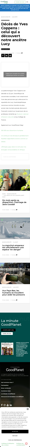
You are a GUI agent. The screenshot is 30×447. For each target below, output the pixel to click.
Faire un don (20, 2)
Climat (15, 242)
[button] (27, 409)
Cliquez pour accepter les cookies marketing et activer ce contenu (15, 74)
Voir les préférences (15, 440)
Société (14, 17)
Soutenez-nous (6, 391)
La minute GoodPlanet (8, 394)
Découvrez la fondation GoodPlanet (12, 396)
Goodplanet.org (8, 330)
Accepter (15, 431)
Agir (3, 194)
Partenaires (4, 385)
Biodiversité (5, 17)
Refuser (15, 435)
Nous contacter (6, 388)
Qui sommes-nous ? (7, 382)
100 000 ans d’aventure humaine (12, 130)
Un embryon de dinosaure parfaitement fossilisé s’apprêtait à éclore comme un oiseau (14, 138)
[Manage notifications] (26, 443)
